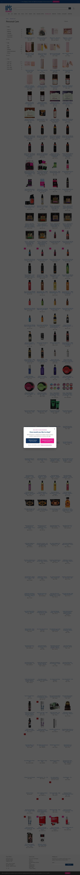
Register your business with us (46, 444)
